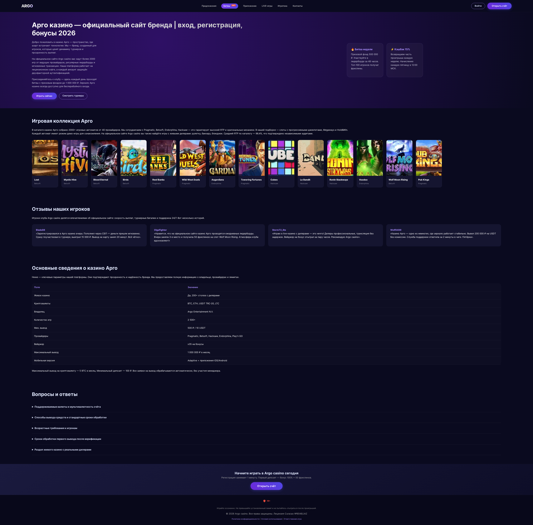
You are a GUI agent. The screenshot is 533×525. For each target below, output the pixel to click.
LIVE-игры (267, 6)
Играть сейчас (44, 95)
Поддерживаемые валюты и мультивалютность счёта (68, 406)
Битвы (229, 6)
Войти (478, 5)
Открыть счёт (499, 5)
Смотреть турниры (73, 95)
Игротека (282, 6)
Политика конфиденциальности (246, 519)
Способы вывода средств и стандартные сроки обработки (71, 417)
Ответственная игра (292, 519)
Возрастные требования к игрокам (56, 428)
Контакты (298, 6)
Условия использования (271, 519)
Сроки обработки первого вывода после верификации (68, 438)
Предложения (209, 6)
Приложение (250, 6)
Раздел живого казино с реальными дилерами (63, 449)
